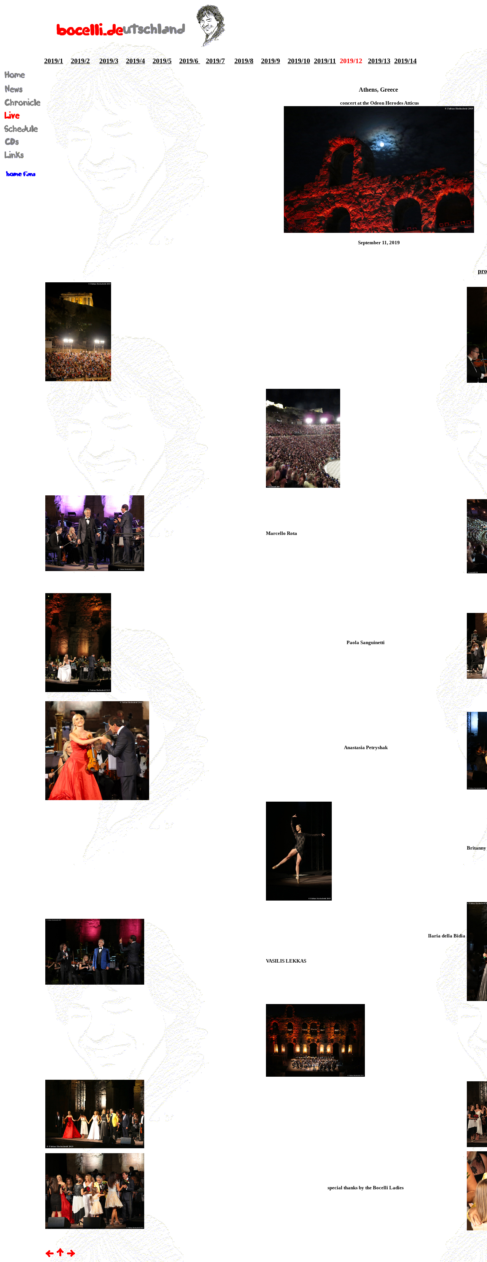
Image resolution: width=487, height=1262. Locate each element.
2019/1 (53, 61)
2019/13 (379, 61)
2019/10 (299, 61)
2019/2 (80, 61)
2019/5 (162, 61)
